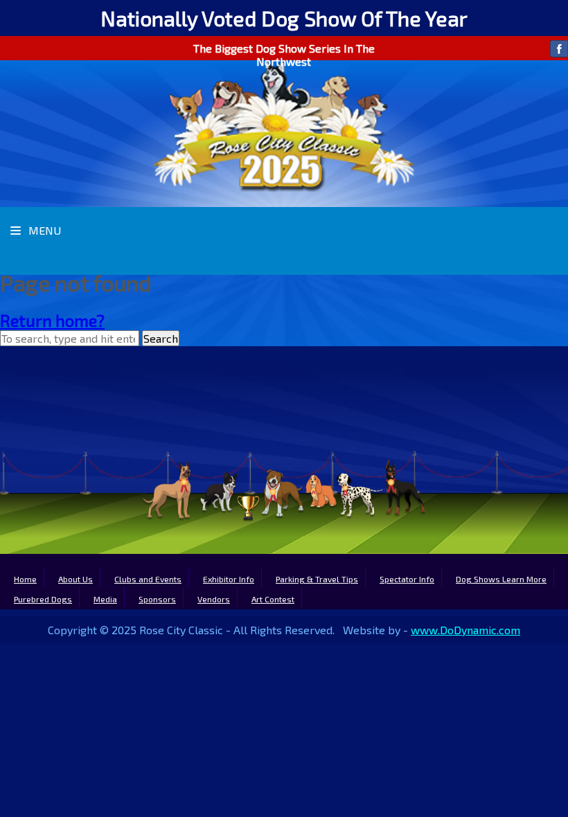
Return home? (52, 320)
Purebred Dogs (43, 599)
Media (105, 599)
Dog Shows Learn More (501, 579)
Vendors (213, 599)
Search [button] (160, 338)
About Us (75, 579)
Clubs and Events (147, 579)
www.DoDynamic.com (465, 629)
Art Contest (272, 599)
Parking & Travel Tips (317, 579)
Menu (43, 230)
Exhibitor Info (228, 579)
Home (25, 579)
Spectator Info (407, 579)
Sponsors (157, 599)
